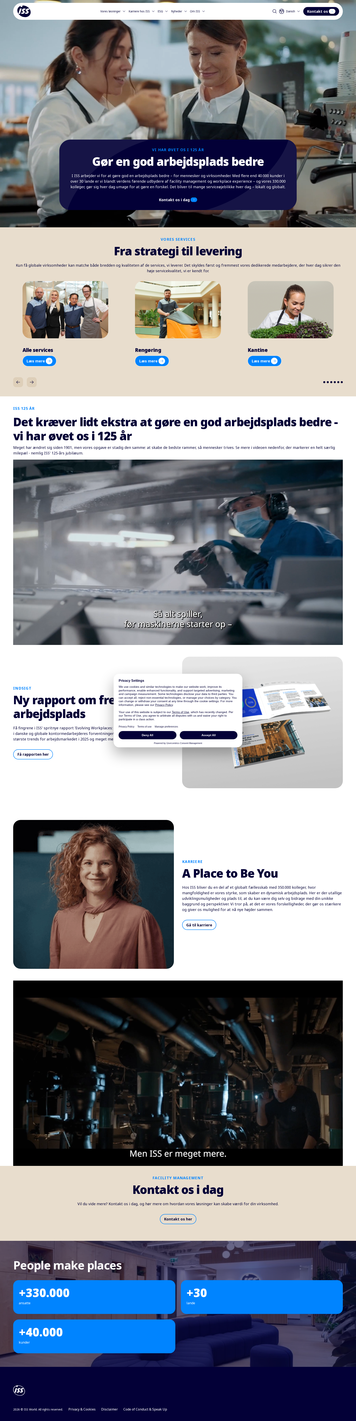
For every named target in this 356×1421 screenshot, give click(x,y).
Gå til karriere (199, 924)
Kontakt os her (178, 1219)
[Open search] (274, 11)
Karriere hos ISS (139, 11)
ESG (160, 11)
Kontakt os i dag (174, 199)
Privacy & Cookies (82, 1409)
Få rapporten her (33, 754)
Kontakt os (317, 11)
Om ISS (195, 11)
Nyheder (176, 11)
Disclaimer (109, 1409)
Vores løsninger (110, 11)
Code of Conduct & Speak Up (145, 1409)
